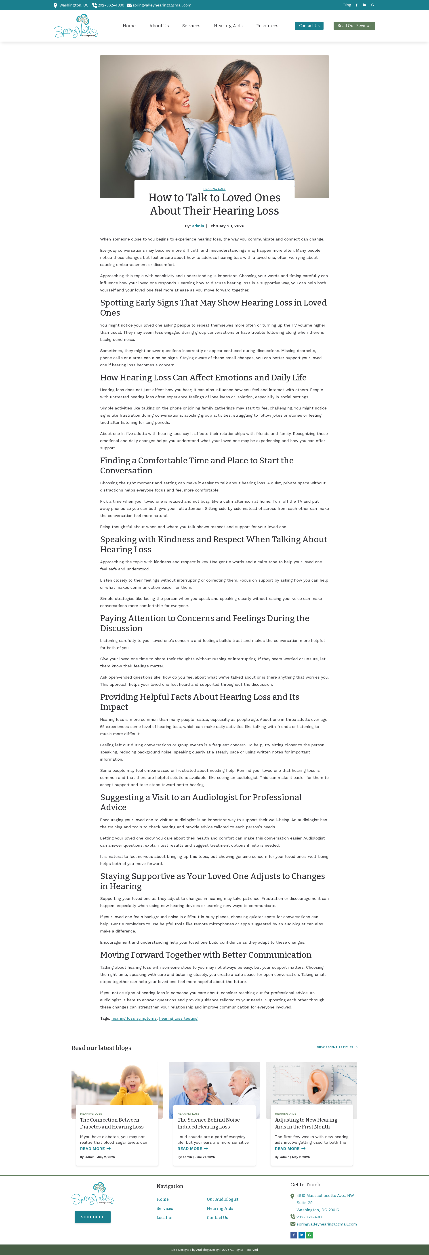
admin (198, 226)
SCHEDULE (93, 1217)
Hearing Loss (214, 188)
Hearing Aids (285, 1113)
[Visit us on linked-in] (364, 5)
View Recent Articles (335, 1047)
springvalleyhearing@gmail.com (161, 5)
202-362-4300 (111, 5)
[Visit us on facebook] (356, 5)
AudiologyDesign (208, 1249)
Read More (92, 1148)
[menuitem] (346, 5)
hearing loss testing (178, 1018)
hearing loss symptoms (134, 1018)
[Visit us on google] (372, 5)
